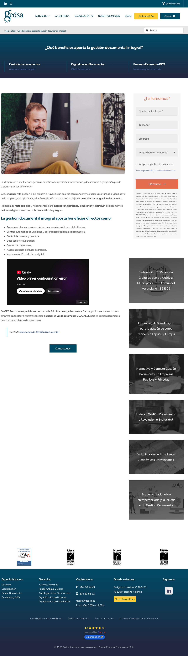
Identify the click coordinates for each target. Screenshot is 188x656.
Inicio (6, 30)
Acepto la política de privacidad (156, 164)
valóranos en (93, 636)
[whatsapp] (11, 3)
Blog (13, 30)
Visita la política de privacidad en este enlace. (155, 170)
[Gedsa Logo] (14, 8)
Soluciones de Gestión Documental (39, 331)
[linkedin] (5, 3)
